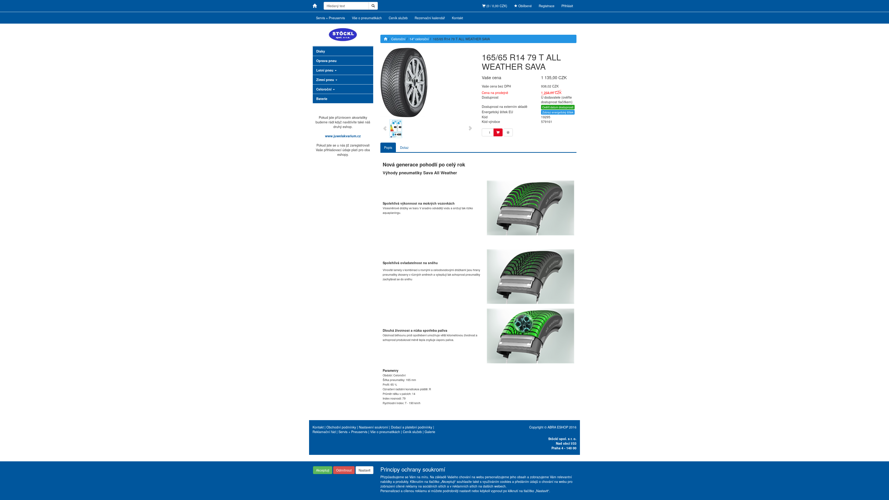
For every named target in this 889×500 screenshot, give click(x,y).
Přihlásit (567, 5)
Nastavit (364, 470)
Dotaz (404, 147)
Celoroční (324, 89)
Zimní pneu (325, 79)
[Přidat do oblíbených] (508, 132)
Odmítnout (344, 470)
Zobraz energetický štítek (557, 112)
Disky (320, 51)
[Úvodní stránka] (385, 39)
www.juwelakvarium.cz (343, 136)
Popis (388, 147)
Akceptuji (322, 470)
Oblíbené (524, 5)
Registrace (546, 5)
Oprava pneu (326, 60)
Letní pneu (325, 70)
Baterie (321, 98)
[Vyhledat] (373, 6)
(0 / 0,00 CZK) (496, 5)
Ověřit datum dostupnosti (557, 107)
